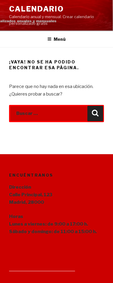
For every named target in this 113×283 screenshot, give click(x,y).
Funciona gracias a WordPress (42, 268)
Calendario (36, 9)
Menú (60, 39)
